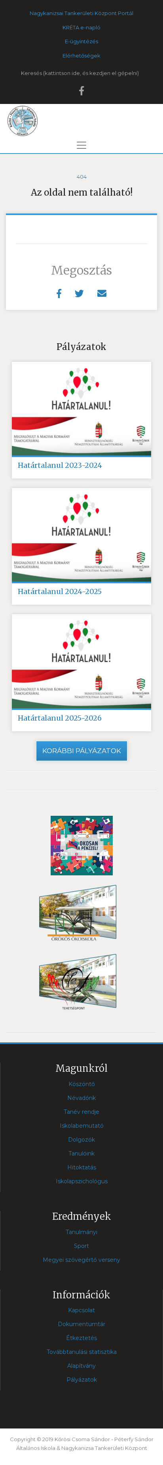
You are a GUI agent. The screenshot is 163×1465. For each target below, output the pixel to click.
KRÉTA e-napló (81, 27)
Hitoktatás (81, 1167)
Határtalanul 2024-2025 (60, 591)
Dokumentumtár (81, 1324)
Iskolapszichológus (82, 1181)
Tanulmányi (81, 1232)
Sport (81, 1246)
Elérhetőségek (81, 55)
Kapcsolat (81, 1310)
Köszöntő (81, 1084)
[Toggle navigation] (81, 145)
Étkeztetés (81, 1338)
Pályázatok (81, 1379)
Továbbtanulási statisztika (82, 1351)
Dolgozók (81, 1139)
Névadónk (81, 1098)
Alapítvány (81, 1365)
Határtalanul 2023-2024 (60, 465)
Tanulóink (81, 1153)
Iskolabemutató (82, 1125)
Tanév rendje (81, 1111)
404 (82, 176)
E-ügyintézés (81, 41)
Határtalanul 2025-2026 (60, 718)
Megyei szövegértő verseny (81, 1259)
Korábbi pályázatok (81, 751)
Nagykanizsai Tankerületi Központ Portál (81, 13)
